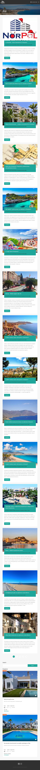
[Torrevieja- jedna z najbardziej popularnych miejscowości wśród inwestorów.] (20, 496)
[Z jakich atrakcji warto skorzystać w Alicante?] (20, 453)
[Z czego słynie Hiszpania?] (20, 241)
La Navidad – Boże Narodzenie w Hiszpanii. (16, 42)
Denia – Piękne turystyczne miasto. (14, 550)
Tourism (20, 85)
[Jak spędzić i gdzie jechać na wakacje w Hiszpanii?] (20, 199)
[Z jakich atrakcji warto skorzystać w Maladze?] (20, 369)
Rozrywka (24, 44)
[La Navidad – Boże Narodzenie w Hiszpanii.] (20, 31)
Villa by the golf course (9, 699)
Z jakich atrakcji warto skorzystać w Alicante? (16, 464)
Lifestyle (17, 85)
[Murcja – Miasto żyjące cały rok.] (20, 283)
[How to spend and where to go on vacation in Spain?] (20, 73)
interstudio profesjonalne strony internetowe (20, 767)
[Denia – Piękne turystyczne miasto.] (20, 540)
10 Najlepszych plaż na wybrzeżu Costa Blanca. (17, 592)
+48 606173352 (34, 2)
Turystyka (19, 126)
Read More (7, 57)
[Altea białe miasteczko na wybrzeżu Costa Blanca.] (20, 624)
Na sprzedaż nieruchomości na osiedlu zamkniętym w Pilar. (17, 743)
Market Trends (19, 44)
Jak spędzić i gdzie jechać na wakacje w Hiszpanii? (18, 209)
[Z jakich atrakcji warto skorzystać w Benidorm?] (20, 327)
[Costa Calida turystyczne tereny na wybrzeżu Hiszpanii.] (20, 411)
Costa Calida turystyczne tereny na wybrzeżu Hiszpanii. (19, 421)
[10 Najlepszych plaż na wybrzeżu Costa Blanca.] (20, 582)
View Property (20, 735)
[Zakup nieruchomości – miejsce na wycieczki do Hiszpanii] (20, 113)
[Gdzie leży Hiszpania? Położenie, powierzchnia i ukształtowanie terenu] (20, 156)
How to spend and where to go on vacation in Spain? (18, 83)
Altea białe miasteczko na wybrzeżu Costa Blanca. (18, 635)
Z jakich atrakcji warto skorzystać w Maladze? (16, 379)
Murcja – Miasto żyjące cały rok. (13, 293)
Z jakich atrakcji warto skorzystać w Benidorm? (17, 337)
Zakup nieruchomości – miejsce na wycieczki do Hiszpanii (19, 124)
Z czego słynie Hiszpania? (12, 251)
